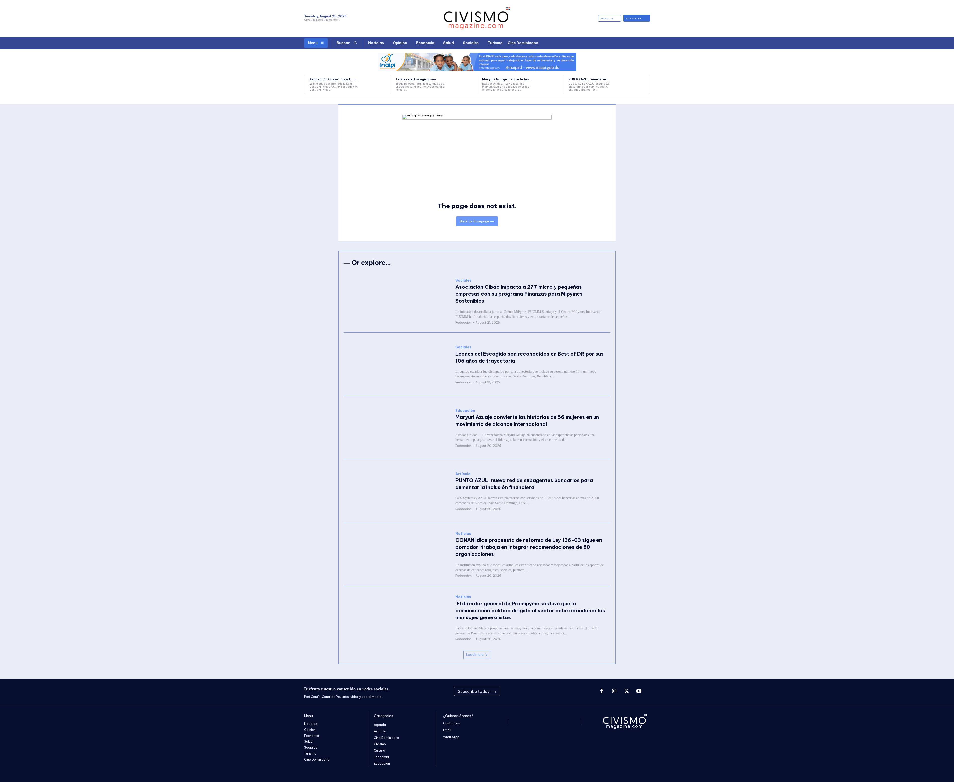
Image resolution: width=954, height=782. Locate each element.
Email (447, 730)
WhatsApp (451, 737)
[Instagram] (614, 691)
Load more (475, 654)
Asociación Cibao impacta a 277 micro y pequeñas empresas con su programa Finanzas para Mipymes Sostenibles (519, 294)
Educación (465, 411)
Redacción (463, 322)
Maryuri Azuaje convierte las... (507, 79)
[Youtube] (639, 691)
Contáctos (451, 723)
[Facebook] (602, 691)
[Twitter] (627, 691)
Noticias (463, 534)
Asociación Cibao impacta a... (333, 79)
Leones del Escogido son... (417, 79)
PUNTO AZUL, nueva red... (589, 79)
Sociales (463, 280)
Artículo (463, 474)
